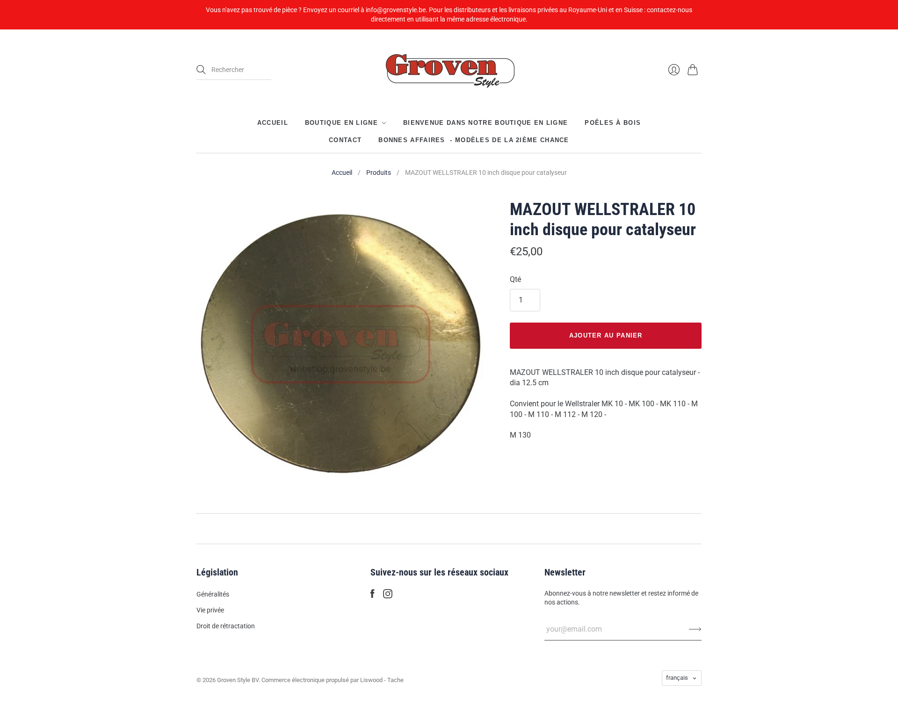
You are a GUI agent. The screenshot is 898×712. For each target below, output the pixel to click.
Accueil (272, 122)
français (677, 677)
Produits (378, 172)
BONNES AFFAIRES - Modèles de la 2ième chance (473, 139)
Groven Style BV (238, 679)
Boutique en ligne (341, 122)
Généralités (212, 594)
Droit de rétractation (225, 626)
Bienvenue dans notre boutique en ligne (485, 122)
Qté (515, 279)
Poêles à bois (613, 122)
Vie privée (210, 610)
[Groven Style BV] (449, 70)
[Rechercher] (201, 69)
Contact (345, 139)
